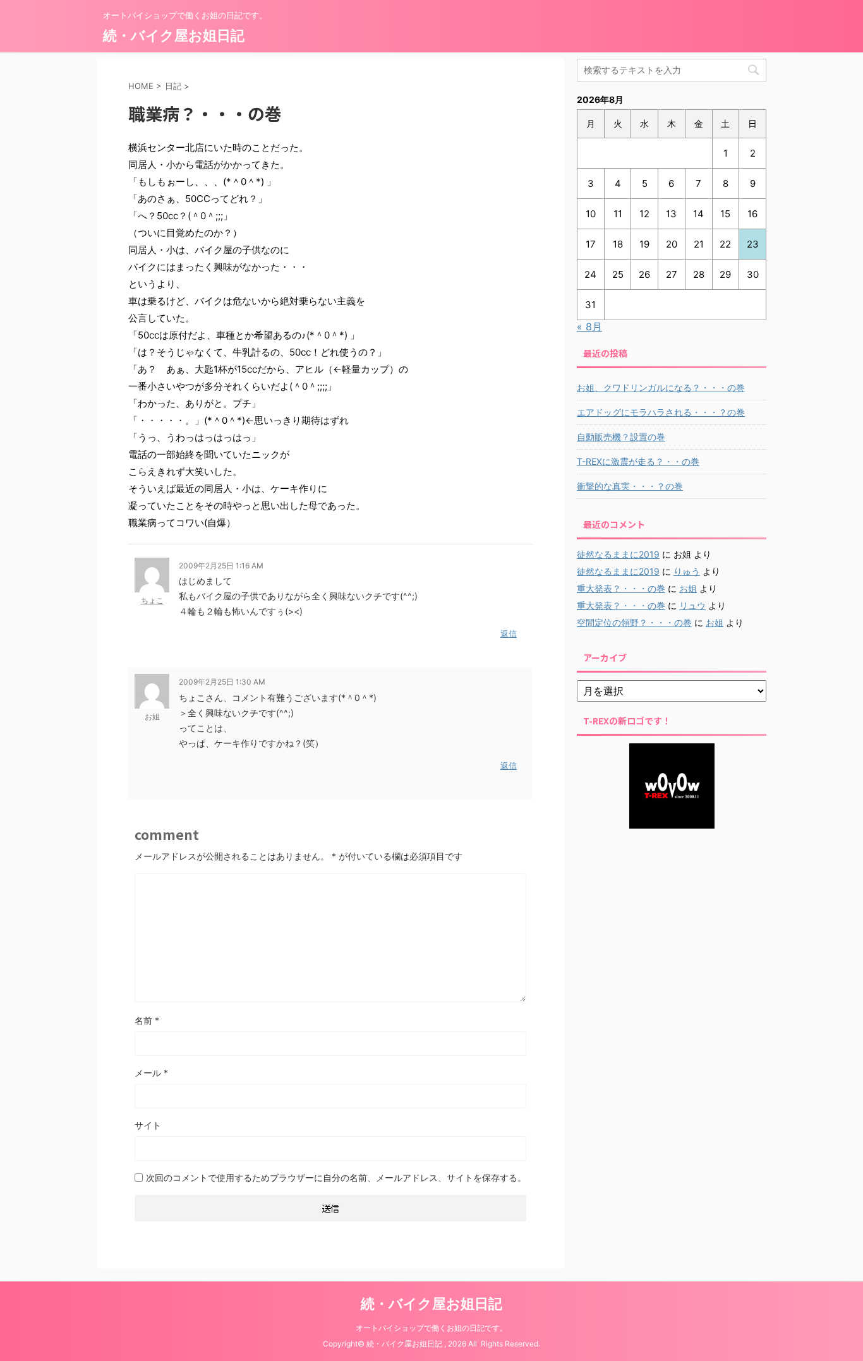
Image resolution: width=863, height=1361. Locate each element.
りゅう (686, 571)
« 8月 (589, 326)
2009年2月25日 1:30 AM (222, 681)
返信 (508, 633)
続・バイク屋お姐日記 (173, 35)
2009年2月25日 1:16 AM (221, 565)
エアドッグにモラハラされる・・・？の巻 (661, 412)
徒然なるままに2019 (618, 554)
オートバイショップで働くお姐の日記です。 (431, 1328)
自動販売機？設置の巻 (621, 436)
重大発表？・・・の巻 (621, 588)
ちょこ (152, 600)
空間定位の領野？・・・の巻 (634, 622)
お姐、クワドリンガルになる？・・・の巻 (661, 387)
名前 (147, 1020)
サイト (148, 1125)
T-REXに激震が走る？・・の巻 (638, 461)
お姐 (688, 588)
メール (151, 1072)
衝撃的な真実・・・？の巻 (630, 486)
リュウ (692, 605)
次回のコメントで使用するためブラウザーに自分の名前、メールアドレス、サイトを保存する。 (336, 1177)
